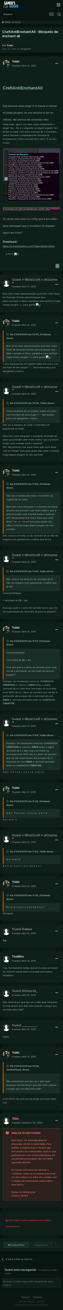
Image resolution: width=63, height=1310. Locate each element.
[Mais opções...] (56, 63)
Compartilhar (17, 1244)
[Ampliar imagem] (31, 174)
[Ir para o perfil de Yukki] (6, 63)
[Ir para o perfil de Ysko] (6, 1120)
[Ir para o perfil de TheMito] (6, 958)
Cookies (37, 1297)
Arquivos (26, 48)
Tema (24, 1297)
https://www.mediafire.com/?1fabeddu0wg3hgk (29, 246)
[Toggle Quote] (7, 334)
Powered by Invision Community (31, 1304)
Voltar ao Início (12, 22)
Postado (24, 65)
